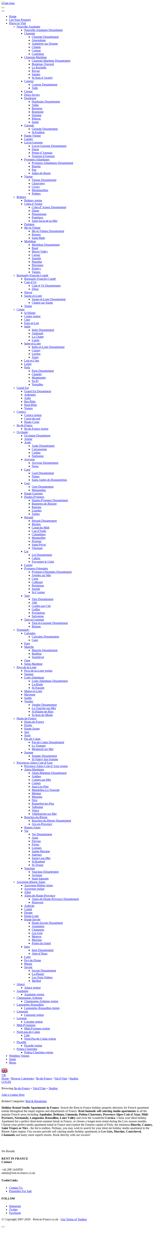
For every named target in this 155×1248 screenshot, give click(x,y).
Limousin (22, 1011)
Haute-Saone (32, 728)
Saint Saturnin (40, 878)
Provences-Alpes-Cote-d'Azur (35, 762)
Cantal (28, 909)
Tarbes (36, 514)
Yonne (28, 306)
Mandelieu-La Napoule (46, 790)
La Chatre (38, 336)
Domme (36, 115)
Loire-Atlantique (34, 677)
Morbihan (30, 241)
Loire (27, 957)
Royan (36, 71)
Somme (28, 752)
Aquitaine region (34, 994)
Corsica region (33, 415)
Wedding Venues (19, 1055)
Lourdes (37, 510)
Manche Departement (44, 650)
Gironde (29, 125)
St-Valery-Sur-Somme (45, 759)
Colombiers (39, 534)
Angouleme (39, 40)
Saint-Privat (39, 544)
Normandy (23, 629)
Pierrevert (37, 902)
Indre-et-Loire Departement (48, 347)
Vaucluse (29, 868)
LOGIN (6, 1081)
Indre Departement (43, 330)
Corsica (21, 411)
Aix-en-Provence (42, 824)
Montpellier (39, 537)
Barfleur (37, 653)
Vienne (28, 176)
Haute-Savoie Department (47, 922)
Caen (35, 640)
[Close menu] (3, 11)
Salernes (37, 854)
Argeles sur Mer (41, 575)
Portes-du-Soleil (41, 943)
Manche (29, 646)
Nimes (36, 476)
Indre (27, 326)
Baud (35, 248)
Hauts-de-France (26, 718)
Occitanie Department (37, 435)
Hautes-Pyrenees (34, 496)
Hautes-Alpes (32, 827)
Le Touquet (39, 745)
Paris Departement (43, 370)
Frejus (35, 844)
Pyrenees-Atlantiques (37, 159)
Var (26, 830)
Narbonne (38, 456)
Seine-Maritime (33, 663)
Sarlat (35, 122)
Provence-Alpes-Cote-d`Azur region (46, 766)
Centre (21, 309)
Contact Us (15, 1187)
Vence (35, 810)
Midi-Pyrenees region (37, 1028)
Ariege (28, 439)
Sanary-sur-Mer (41, 858)
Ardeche (29, 905)
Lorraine (22, 1018)
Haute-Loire (31, 916)
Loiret (27, 364)
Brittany (21, 197)
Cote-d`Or (30, 282)
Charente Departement (45, 36)
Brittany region (33, 200)
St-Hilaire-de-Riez (42, 711)
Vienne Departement (44, 180)
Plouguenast (39, 214)
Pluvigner (37, 265)
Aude (27, 442)
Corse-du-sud (32, 418)
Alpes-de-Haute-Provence (39, 895)
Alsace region (32, 987)
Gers (27, 483)
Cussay (36, 350)
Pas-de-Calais (32, 738)
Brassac (36, 626)
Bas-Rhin (30, 401)
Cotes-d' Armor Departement (49, 207)
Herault (28, 517)
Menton (36, 793)
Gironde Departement (45, 128)
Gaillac (36, 609)
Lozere (28, 565)
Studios (53, 1088)
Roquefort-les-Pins (43, 803)
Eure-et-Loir (31, 323)
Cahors (36, 558)
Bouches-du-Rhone (35, 817)
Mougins (37, 796)
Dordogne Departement (46, 101)
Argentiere (38, 926)
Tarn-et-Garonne (34, 619)
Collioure (37, 582)
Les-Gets (37, 933)
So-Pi (35, 381)
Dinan (35, 210)
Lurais (35, 340)
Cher (27, 319)
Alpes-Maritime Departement (49, 773)
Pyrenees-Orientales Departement (52, 571)
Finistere (29, 224)
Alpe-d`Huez (39, 953)
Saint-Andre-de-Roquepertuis (49, 479)
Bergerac (37, 108)
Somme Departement (44, 755)
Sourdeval (38, 657)
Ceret (35, 578)
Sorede (36, 588)
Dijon (35, 289)
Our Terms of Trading (74, 1219)
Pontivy (36, 268)
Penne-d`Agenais (42, 152)
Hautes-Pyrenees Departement (50, 500)
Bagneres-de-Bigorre (44, 503)
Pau (34, 169)
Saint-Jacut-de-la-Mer (44, 220)
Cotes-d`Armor (33, 203)
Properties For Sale (20, 1191)
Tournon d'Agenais (43, 156)
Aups (35, 837)
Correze (29, 81)
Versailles (37, 384)
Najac (35, 466)
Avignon (37, 875)
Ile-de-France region (36, 428)
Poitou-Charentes (27, 1049)
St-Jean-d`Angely (42, 77)
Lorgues (37, 847)
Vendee (28, 701)
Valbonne (37, 807)
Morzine (37, 939)
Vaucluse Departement (45, 871)
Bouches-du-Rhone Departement (51, 820)
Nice (34, 800)
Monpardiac (39, 490)
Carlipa (36, 452)
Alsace (21, 984)
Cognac (36, 50)
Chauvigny (38, 183)
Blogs (12, 1062)
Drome (28, 912)
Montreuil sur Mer (42, 749)
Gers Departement (42, 486)
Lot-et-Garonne (33, 142)
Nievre (28, 292)
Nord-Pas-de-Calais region (40, 1038)
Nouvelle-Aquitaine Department (43, 30)
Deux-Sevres (32, 94)
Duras (35, 149)
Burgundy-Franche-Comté (32, 275)
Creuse (28, 91)
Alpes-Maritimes (34, 769)
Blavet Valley (40, 251)
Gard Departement (43, 473)
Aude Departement (43, 445)
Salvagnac (38, 616)
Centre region (32, 316)
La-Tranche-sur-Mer (44, 708)
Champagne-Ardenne (29, 997)
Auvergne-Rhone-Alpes (31, 882)
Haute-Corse (31, 422)
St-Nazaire (38, 687)
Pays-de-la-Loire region (38, 670)
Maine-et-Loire (33, 691)
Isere (27, 946)
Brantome (37, 111)
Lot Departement (42, 554)
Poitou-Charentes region (38, 1052)
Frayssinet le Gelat (43, 561)
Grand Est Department (37, 391)
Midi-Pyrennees (26, 1025)
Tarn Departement (42, 599)
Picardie (21, 1042)
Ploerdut (37, 261)
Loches (36, 353)
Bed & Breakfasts (36, 1101)
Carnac (36, 255)
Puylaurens (38, 612)
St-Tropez (37, 865)
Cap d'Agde (39, 531)
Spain (12, 1059)
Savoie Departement (44, 970)
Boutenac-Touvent (43, 64)
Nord (27, 735)
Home (12, 16)
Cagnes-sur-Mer (41, 779)
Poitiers (36, 193)
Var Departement (42, 834)
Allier (27, 892)
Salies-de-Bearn (41, 173)
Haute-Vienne (32, 135)
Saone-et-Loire (33, 295)
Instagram (15, 1206)
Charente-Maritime (35, 57)
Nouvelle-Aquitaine (28, 26)
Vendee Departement (44, 704)
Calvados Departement (45, 636)
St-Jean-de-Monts (42, 715)
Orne (27, 660)
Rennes (36, 234)
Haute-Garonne (33, 493)
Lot (26, 551)
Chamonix (38, 929)
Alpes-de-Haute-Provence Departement (55, 899)
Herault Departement (44, 520)
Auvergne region (34, 888)
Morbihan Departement (46, 244)
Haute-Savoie (32, 919)
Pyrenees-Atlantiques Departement (52, 163)
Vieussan (37, 548)
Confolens (38, 53)
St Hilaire (30, 312)
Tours (35, 357)
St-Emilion (38, 132)
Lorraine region (33, 1021)
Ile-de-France (25, 425)
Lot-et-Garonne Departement (49, 145)
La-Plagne (38, 974)
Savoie (28, 967)
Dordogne (30, 98)
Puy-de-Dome (32, 960)
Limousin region (34, 1014)
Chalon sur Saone (42, 302)
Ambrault (37, 333)
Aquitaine (22, 991)
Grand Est (23, 387)
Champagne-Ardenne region (41, 1001)
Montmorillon (40, 190)
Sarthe (28, 698)
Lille (27, 1035)
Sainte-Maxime (41, 851)
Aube (27, 398)
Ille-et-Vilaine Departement (48, 231)
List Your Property (20, 19)
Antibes (36, 776)
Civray (36, 186)
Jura (26, 732)
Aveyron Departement (45, 462)
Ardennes (30, 394)
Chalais (36, 47)
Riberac (36, 118)
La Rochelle (39, 67)
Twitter (13, 1209)
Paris (27, 367)
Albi (34, 602)
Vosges (28, 408)
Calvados (29, 633)
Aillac (35, 105)
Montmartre (39, 377)
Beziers (36, 524)
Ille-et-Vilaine (32, 227)
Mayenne (29, 694)
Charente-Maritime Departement (51, 60)
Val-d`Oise (39, 1088)
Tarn (27, 595)
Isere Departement (42, 950)
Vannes (36, 272)
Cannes (36, 783)
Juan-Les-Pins (40, 786)
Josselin (36, 258)
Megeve (36, 936)
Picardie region (33, 1045)
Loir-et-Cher (31, 360)
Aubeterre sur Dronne (45, 43)
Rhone (28, 963)
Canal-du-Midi (40, 527)
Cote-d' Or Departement (46, 285)
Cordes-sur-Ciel (41, 606)
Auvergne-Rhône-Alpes (38, 885)
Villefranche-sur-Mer (44, 813)
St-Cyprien (38, 592)
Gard (27, 469)
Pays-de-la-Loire (26, 667)
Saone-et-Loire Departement (49, 299)
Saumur (28, 674)
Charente (29, 33)
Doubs (28, 725)
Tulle (35, 88)
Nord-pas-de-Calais (28, 1032)
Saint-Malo (38, 237)
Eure (27, 643)
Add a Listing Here (13, 1094)
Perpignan (38, 585)
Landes (28, 139)
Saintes (36, 74)
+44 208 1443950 (12, 1169)
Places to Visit (17, 23)
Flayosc (36, 841)
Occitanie (22, 432)
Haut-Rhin (30, 404)
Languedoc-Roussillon (30, 1004)
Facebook (15, 1212)
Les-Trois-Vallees (42, 977)
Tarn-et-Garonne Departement (50, 623)
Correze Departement (44, 84)
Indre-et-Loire (32, 343)
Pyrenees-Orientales (36, 568)
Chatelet (37, 374)
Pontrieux (37, 217)
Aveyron (29, 459)
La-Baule (37, 684)
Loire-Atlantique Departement (50, 680)
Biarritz (36, 166)
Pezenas (36, 541)
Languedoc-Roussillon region (42, 1008)
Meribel (36, 980)
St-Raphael (38, 861)
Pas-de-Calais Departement (48, 742)
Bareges (36, 507)
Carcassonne (39, 449)
